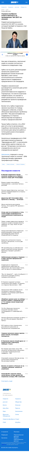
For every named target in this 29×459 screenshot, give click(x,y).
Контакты (4, 438)
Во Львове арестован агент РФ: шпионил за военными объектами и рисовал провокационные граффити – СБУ (12, 351)
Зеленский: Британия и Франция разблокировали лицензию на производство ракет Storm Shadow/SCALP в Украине (12, 233)
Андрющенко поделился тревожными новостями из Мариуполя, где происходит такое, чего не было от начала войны (12, 267)
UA (26, 2)
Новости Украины (20, 164)
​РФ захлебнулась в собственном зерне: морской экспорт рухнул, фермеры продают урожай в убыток (12, 250)
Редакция (4, 435)
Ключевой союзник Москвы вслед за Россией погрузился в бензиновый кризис (12, 359)
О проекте (4, 431)
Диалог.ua (4, 444)
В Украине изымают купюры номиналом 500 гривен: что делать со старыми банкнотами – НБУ (13, 283)
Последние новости (10, 171)
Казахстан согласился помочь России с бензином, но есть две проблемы (12, 241)
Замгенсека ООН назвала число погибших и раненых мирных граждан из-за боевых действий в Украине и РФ (12, 292)
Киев (3, 164)
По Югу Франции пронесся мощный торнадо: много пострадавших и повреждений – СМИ (12, 310)
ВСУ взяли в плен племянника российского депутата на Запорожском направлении (11, 327)
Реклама (16, 431)
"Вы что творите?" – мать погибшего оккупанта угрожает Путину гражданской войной (13, 275)
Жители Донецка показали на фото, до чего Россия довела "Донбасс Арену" (13, 319)
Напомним (5, 154)
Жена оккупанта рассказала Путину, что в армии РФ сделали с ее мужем (12, 206)
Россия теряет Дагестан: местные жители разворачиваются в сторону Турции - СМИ (13, 192)
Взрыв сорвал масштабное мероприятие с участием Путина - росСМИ (12, 184)
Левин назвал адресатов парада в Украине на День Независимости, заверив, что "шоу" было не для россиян (12, 224)
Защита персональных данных (18, 439)
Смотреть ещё (6, 381)
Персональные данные (19, 435)
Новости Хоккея (10, 164)
